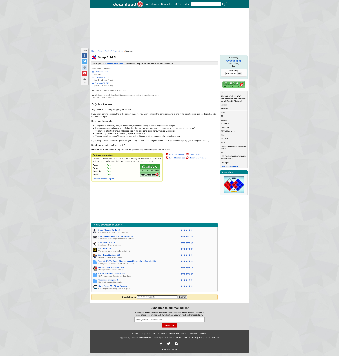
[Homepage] (128, 4)
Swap (121, 51)
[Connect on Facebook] (161, 344)
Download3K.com (148, 337)
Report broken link (177, 158)
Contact (153, 333)
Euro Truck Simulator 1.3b (109, 255)
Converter (183, 4)
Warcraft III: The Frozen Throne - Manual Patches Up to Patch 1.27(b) (127, 261)
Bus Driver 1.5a (104, 249)
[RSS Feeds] (176, 344)
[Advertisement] (169, 28)
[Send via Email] (84, 73)
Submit (135, 333)
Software (154, 4)
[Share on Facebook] (84, 55)
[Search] (224, 4)
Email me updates (176, 154)
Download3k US (101, 77)
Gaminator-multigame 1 (108, 280)
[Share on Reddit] (84, 67)
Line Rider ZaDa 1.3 (106, 243)
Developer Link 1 (102, 72)
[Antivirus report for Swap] (150, 176)
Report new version (197, 158)
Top (143, 333)
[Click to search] (224, 4)
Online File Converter (197, 333)
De (213, 337)
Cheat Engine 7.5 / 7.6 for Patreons (112, 286)
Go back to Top (170, 349)
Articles (168, 4)
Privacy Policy (198, 337)
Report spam (194, 154)
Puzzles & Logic (111, 51)
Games (100, 51)
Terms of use (181, 337)
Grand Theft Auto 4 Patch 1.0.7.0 (111, 274)
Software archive (176, 333)
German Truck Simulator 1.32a (111, 267)
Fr (209, 337)
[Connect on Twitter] (168, 344)
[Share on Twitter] (84, 61)
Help (163, 333)
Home (93, 51)
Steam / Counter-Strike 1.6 (109, 230)
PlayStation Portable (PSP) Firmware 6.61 (115, 236)
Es (218, 337)
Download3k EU (102, 83)
